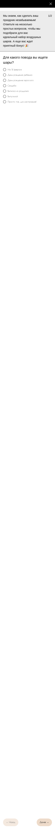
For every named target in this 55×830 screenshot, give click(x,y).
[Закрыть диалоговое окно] (50, 4)
